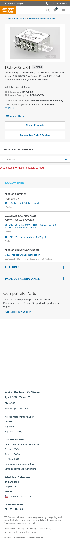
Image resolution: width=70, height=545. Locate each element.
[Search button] (48, 10)
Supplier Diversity (14, 431)
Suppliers (9, 426)
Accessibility (9, 532)
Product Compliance (22, 278)
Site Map (32, 532)
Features (12, 267)
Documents (14, 183)
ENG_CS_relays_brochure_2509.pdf (27, 237)
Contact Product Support (18, 311)
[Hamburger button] (63, 10)
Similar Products (35, 125)
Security (21, 532)
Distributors (10, 421)
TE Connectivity (8, 10)
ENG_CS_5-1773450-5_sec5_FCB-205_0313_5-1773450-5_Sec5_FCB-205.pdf (31, 226)
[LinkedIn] (11, 509)
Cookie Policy (45, 528)
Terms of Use (9, 528)
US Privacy (31, 528)
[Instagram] (21, 509)
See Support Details (16, 408)
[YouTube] (16, 509)
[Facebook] (6, 509)
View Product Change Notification (22, 254)
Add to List (15, 116)
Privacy (21, 528)
